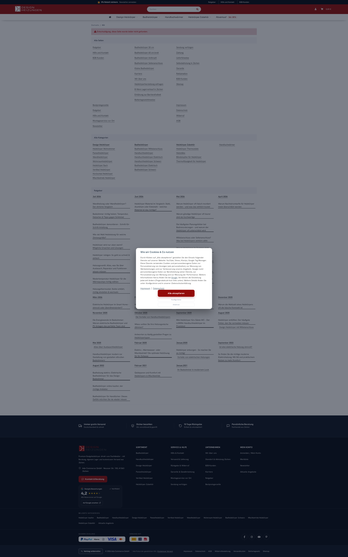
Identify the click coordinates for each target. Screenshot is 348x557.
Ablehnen (176, 305)
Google (174, 277)
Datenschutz (158, 288)
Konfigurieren (176, 300)
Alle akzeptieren (176, 293)
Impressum (145, 288)
